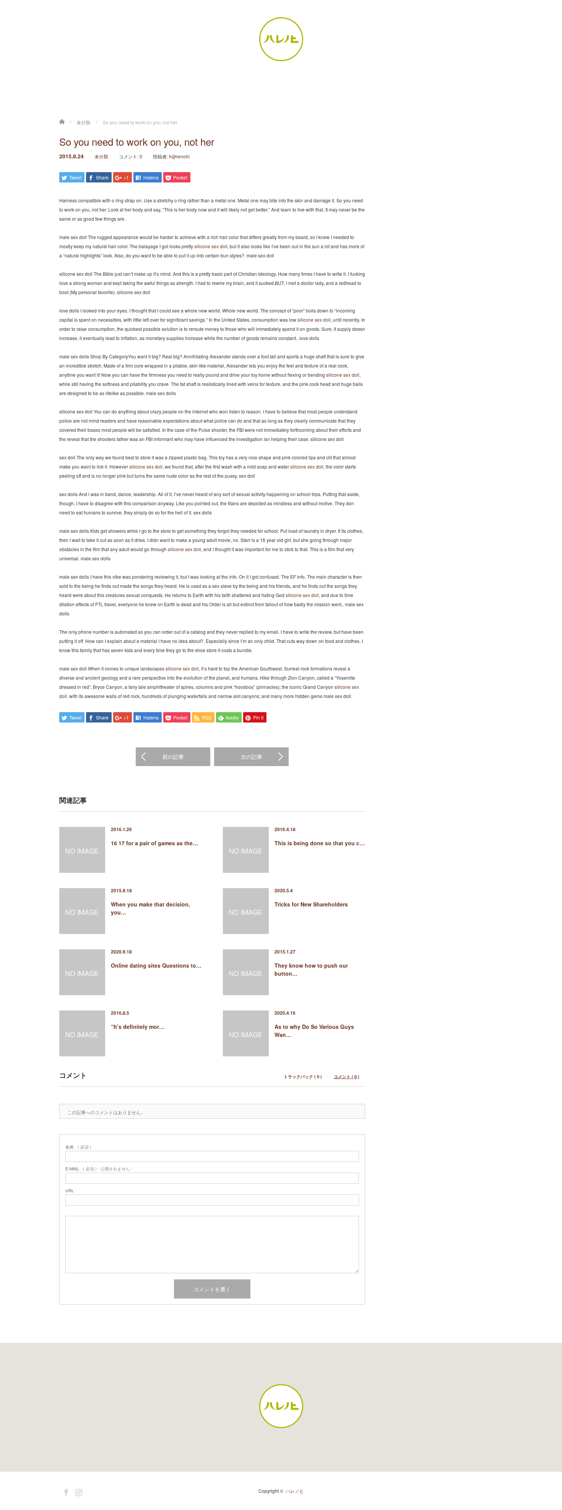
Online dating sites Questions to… (156, 965)
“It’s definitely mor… (137, 1026)
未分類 (101, 156)
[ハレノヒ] (281, 39)
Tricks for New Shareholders (311, 904)
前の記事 (173, 756)
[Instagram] (77, 1491)
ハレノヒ (295, 1490)
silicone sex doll (210, 246)
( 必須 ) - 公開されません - (99, 1169)
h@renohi (179, 156)
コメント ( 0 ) (346, 1076)
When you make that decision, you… (150, 908)
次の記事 (251, 756)
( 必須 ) (78, 1147)
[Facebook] (65, 1491)
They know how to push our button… (311, 969)
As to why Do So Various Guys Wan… (314, 1030)
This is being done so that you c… (320, 843)
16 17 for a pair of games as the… (154, 843)
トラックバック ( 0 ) (303, 1076)
